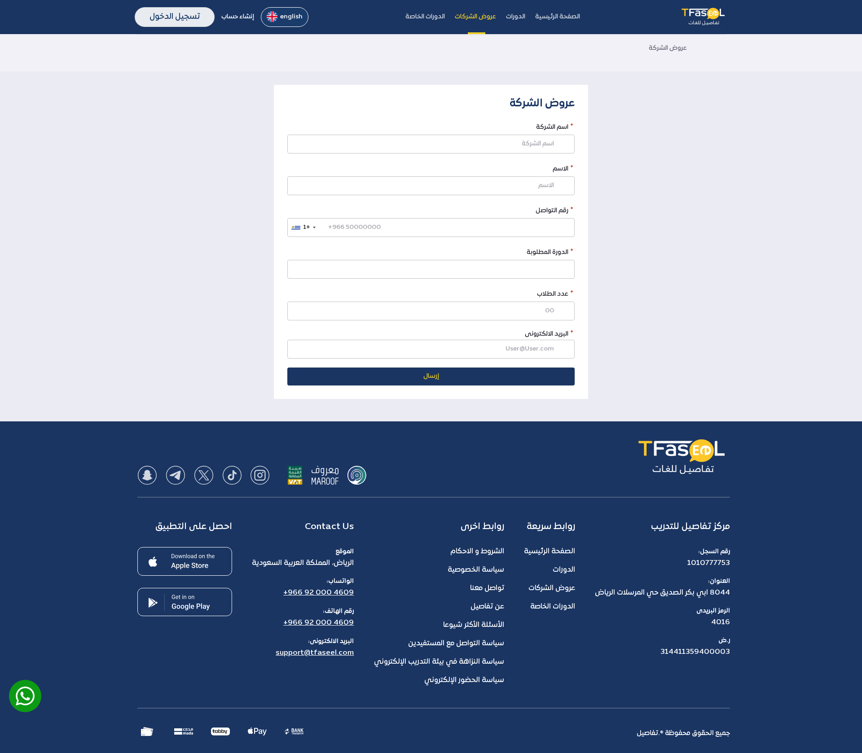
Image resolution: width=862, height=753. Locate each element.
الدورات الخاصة (552, 606)
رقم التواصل (552, 211)
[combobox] (303, 227)
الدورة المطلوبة (547, 253)
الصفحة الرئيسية (549, 551)
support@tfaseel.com (315, 652)
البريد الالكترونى (546, 334)
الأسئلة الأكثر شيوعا (473, 625)
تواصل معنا (487, 588)
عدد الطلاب (552, 295)
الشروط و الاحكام (477, 551)
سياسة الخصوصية (476, 569)
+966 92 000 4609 (318, 592)
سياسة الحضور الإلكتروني (464, 680)
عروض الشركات (551, 588)
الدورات (564, 569)
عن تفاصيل (487, 606)
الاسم (560, 169)
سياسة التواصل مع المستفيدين (456, 643)
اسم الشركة (552, 128)
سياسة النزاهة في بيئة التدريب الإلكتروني (439, 661)
